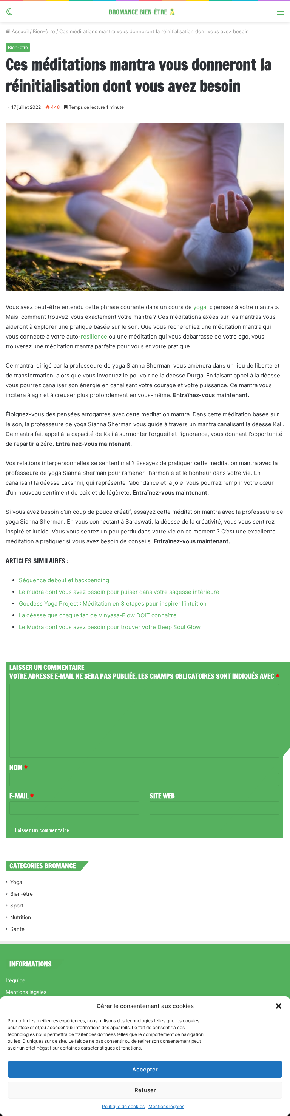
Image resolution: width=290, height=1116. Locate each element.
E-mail (21, 796)
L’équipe (15, 980)
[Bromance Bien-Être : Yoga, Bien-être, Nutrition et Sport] (145, 11)
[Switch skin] (9, 14)
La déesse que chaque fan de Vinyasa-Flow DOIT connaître (98, 615)
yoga (199, 307)
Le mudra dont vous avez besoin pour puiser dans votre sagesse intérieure (119, 591)
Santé (17, 929)
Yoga (16, 882)
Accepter (145, 1069)
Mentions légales (166, 1106)
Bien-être (44, 31)
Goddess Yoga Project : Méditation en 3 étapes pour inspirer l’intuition (113, 603)
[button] (278, 1006)
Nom (18, 767)
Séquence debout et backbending (64, 580)
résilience (94, 336)
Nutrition (20, 917)
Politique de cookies (123, 1106)
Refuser (145, 1090)
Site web (162, 796)
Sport (16, 906)
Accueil (19, 31)
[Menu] (280, 14)
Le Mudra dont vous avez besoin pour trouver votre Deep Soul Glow (110, 627)
